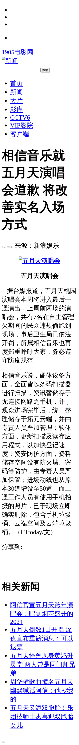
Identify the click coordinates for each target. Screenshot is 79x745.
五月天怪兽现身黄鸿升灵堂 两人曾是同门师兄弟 (42, 664)
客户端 (19, 133)
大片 (16, 100)
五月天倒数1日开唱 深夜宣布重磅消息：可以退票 (41, 638)
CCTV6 (20, 117)
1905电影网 (17, 52)
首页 (16, 83)
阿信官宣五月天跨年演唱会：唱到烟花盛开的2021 (41, 613)
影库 (16, 109)
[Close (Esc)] (3, 741)
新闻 (16, 91)
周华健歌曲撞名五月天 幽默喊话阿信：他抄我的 (41, 690)
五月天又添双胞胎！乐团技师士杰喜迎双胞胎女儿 (41, 716)
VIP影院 (21, 125)
